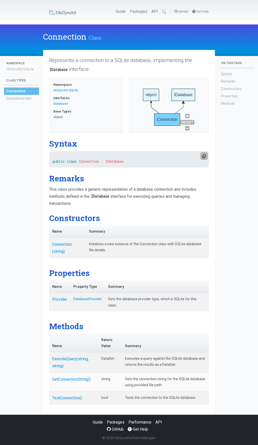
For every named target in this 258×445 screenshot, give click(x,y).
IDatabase (60, 103)
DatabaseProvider (87, 299)
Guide (121, 11)
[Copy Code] (204, 156)
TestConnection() (67, 398)
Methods (228, 103)
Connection (15, 91)
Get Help (202, 11)
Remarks (228, 81)
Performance (139, 422)
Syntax (226, 74)
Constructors (231, 89)
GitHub (182, 11)
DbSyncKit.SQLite (20, 69)
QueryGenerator (19, 98)
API (154, 11)
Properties (229, 96)
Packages (138, 11)
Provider (59, 299)
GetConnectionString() (71, 379)
